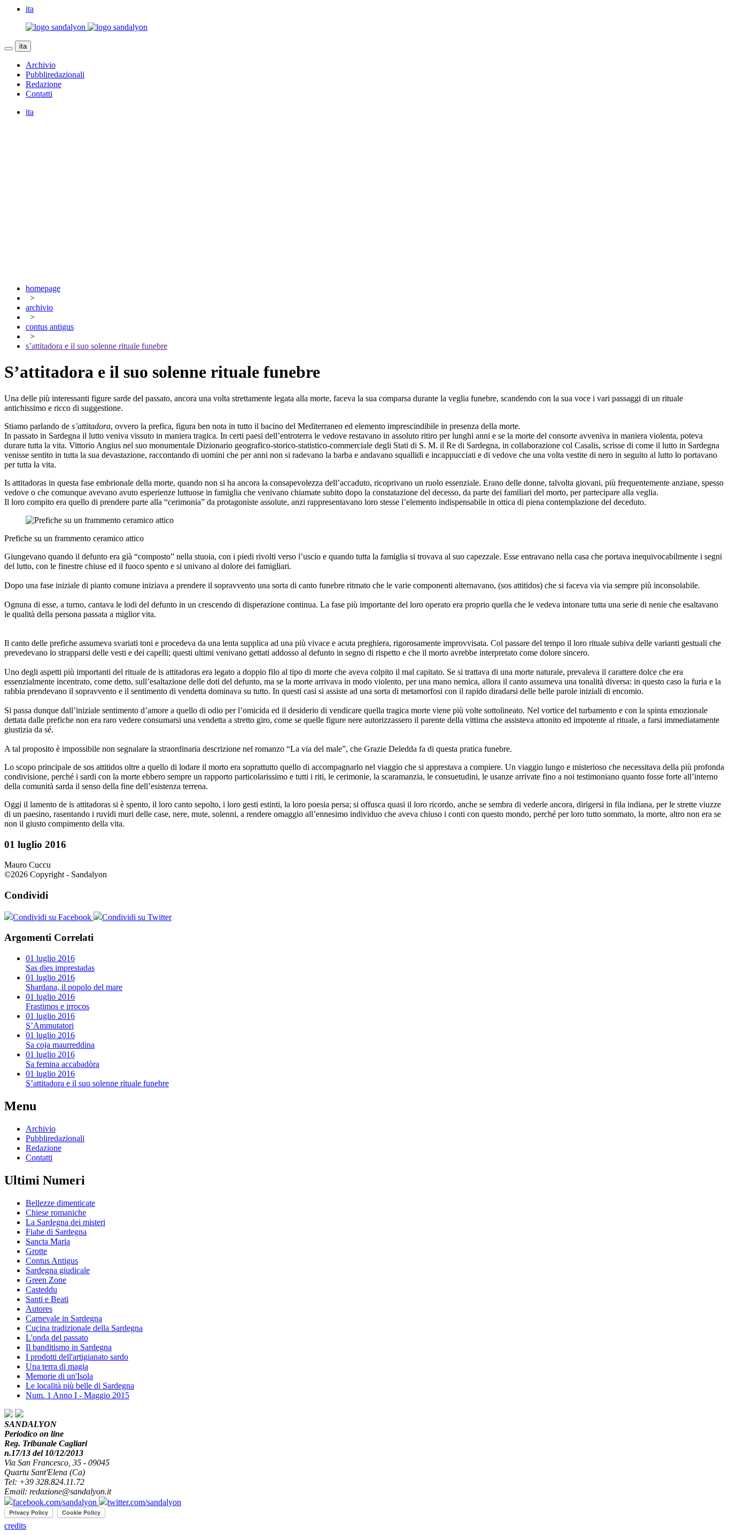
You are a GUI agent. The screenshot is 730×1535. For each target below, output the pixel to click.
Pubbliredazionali (55, 74)
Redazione (43, 84)
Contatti (39, 93)
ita (23, 46)
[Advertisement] (365, 200)
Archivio (41, 64)
